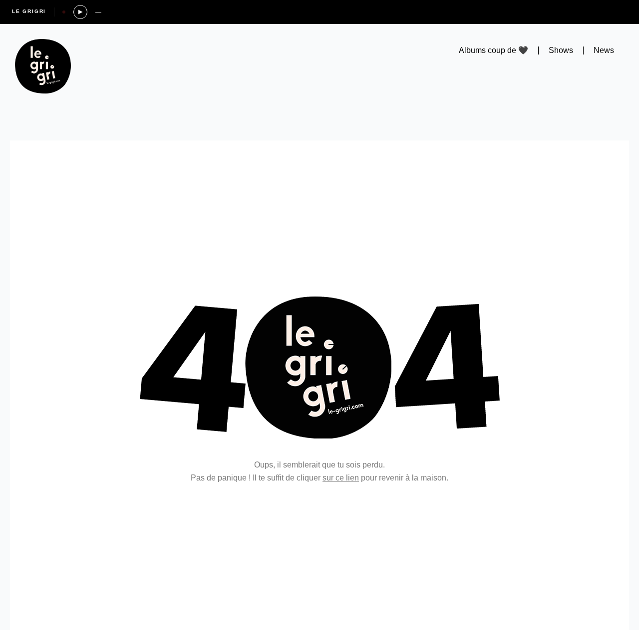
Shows (561, 50)
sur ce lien (340, 478)
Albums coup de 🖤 (493, 50)
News (604, 50)
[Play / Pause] (80, 12)
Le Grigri (29, 11)
